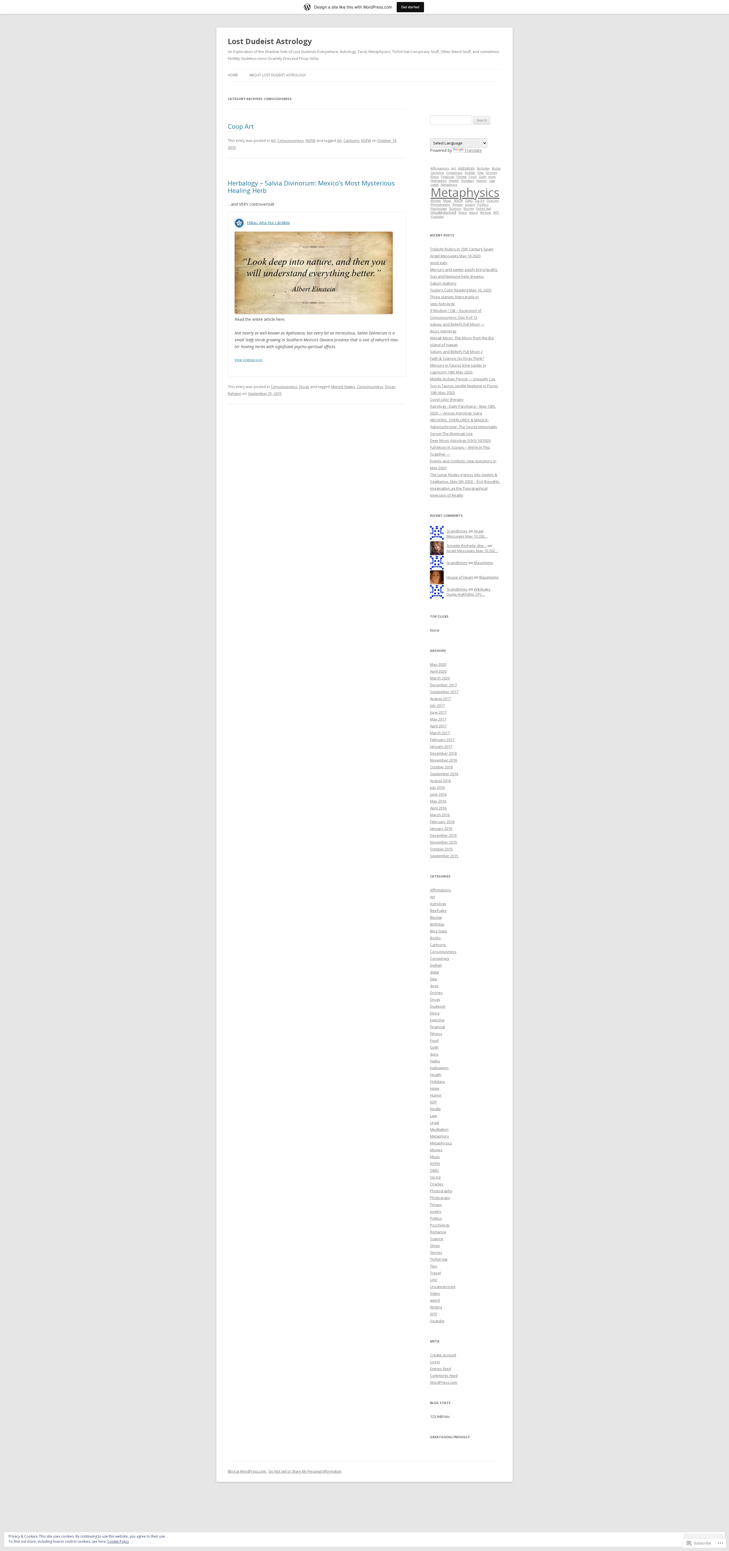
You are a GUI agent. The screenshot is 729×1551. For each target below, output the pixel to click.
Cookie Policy (118, 1541)
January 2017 (441, 746)
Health (454, 180)
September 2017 (444, 691)
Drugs (304, 386)
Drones (491, 172)
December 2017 (443, 684)
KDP (433, 1102)
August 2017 (440, 698)
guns (492, 176)
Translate (473, 150)
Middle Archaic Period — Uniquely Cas (462, 378)
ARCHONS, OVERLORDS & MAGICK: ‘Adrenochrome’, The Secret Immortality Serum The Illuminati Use (463, 426)
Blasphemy (483, 562)
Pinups (457, 204)
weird (473, 212)
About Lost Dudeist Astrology (277, 75)
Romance (438, 1231)
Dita (481, 172)
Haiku (435, 1061)
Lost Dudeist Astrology (270, 41)
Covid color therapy (447, 399)
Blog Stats (438, 931)
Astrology (466, 168)
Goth (482, 176)
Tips (433, 1266)
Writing (485, 212)
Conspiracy (454, 172)
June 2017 (438, 712)
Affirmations (440, 168)
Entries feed (440, 1368)
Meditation (439, 1129)
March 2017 (440, 732)
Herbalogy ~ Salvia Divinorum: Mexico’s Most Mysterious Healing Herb (311, 187)
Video (462, 212)
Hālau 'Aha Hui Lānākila (268, 222)
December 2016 (443, 753)
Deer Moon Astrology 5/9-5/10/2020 (460, 440)
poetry (470, 204)
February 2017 (442, 739)
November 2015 (443, 842)
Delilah (470, 172)
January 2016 (441, 828)
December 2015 (443, 835)
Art (273, 140)
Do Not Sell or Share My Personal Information (305, 1471)
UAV (433, 1279)
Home (233, 75)
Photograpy (440, 1197)
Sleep (435, 1245)
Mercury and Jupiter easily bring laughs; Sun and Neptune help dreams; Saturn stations (464, 276)
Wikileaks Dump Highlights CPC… (468, 592)
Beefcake (438, 910)
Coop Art (241, 126)
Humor (481, 180)
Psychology (439, 208)
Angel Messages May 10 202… (467, 533)
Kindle (435, 1108)
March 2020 (440, 678)
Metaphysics (465, 192)
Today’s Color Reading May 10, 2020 (460, 290)
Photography (440, 204)
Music (447, 200)
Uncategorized (443, 212)
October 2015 (441, 849)
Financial (447, 176)
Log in (435, 1361)
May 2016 (438, 801)
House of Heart (460, 577)
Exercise (437, 1020)
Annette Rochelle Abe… (467, 545)
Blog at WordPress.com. (247, 1471)
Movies (436, 200)
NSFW (311, 140)
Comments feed (444, 1375)
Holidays (467, 180)
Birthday (483, 168)
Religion (234, 393)
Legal (434, 1122)
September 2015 (444, 855)
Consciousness (290, 140)
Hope (434, 1088)
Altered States (343, 386)
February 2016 (442, 821)
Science (455, 208)
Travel (435, 1273)
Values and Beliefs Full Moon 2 (456, 351)
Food (472, 176)
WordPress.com (443, 1382)
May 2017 (438, 719)
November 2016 (443, 760)
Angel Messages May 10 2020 (455, 255)
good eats (438, 262)
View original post (248, 360)
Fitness (461, 176)
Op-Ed (479, 200)
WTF (496, 212)
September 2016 (444, 773)
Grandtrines (457, 531)
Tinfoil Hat (483, 208)
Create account (443, 1355)
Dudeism (437, 1006)
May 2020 (438, 664)
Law (492, 180)
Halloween (439, 180)
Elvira (435, 176)
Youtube (437, 216)
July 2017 (437, 705)
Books (496, 168)
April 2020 (438, 671)
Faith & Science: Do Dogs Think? (457, 358)
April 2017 (438, 725)
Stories (468, 208)
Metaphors (439, 1136)
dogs (434, 985)
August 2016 (440, 780)
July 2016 (437, 787)
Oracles (492, 200)
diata (434, 972)
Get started (410, 7)
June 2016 (438, 794)
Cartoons (351, 140)
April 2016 (438, 808)
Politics (482, 204)
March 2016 (440, 814)
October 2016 (441, 767)
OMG (469, 200)
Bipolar (436, 917)
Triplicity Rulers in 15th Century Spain (461, 249)
